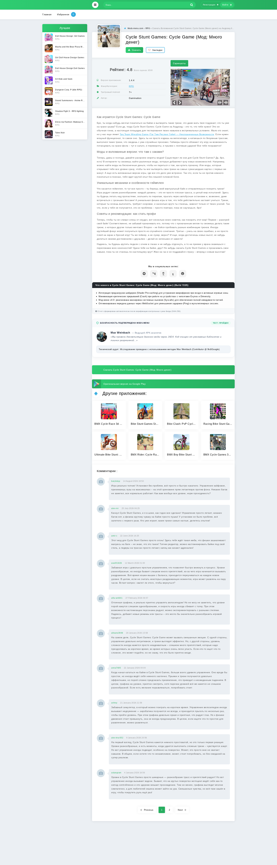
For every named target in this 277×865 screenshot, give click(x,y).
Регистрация (209, 5)
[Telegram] (144, 273)
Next (180, 810)
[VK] (153, 273)
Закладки (157, 50)
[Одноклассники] (163, 273)
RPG (131, 86)
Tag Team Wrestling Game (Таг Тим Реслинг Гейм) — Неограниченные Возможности (167, 134)
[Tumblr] (173, 273)
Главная (47, 14)
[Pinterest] (182, 273)
